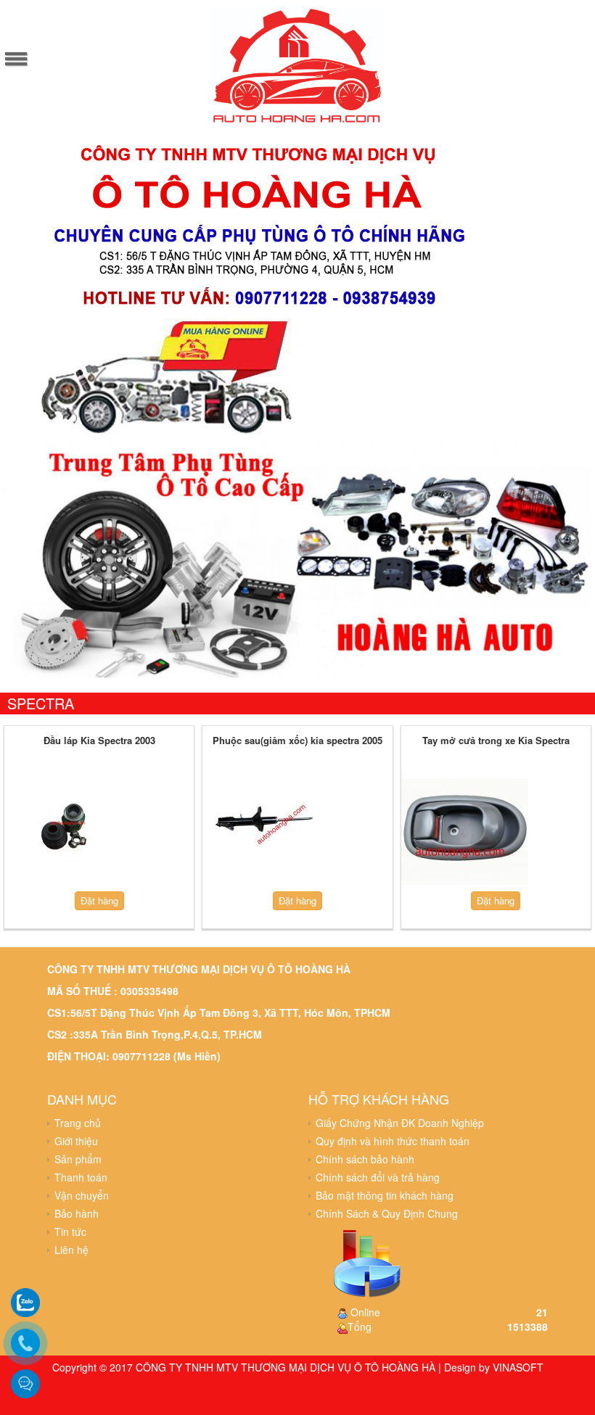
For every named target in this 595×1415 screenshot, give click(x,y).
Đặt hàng (99, 900)
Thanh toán (80, 1177)
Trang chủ (77, 1122)
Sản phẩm (78, 1159)
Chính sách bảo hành (365, 1159)
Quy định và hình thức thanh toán (392, 1141)
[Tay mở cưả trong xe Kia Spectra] (464, 831)
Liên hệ (71, 1249)
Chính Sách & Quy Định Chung (387, 1213)
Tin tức (70, 1231)
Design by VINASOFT (493, 1367)
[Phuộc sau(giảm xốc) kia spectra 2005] (265, 831)
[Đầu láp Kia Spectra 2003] (67, 831)
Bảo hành (76, 1213)
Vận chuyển (81, 1195)
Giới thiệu (76, 1141)
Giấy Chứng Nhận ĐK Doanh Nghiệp (400, 1122)
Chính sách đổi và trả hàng (378, 1177)
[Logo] (297, 64)
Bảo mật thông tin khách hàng (385, 1195)
